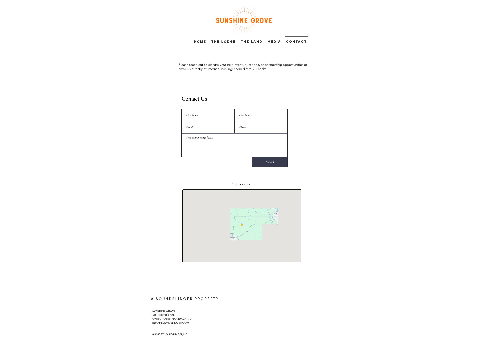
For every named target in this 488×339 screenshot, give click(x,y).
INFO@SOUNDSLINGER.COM (170, 323)
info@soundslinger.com (225, 69)
